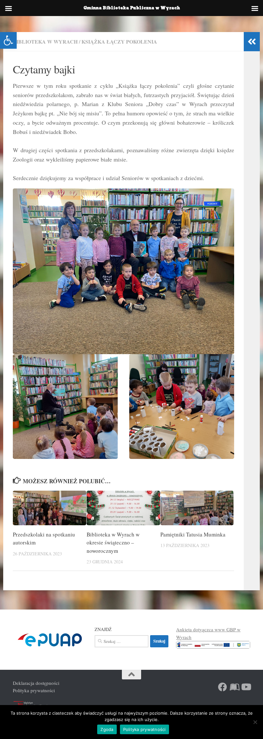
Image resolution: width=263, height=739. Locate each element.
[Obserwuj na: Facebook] (222, 687)
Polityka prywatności (34, 690)
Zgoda (106, 729)
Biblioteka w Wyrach (45, 41)
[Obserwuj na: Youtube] (245, 687)
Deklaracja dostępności (36, 683)
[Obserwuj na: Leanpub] (234, 687)
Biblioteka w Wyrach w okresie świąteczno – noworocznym (113, 542)
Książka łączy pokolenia (119, 41)
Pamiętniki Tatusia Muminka (192, 534)
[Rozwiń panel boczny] (252, 41)
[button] (8, 40)
